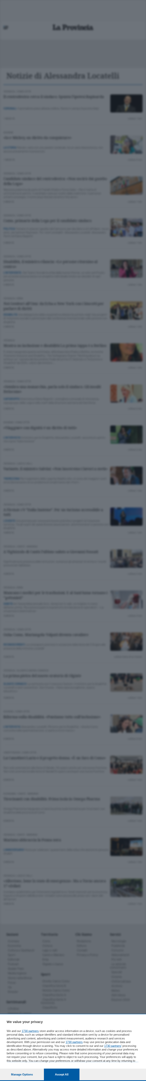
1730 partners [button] (30, 1031)
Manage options (22, 1074)
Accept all (61, 1074)
